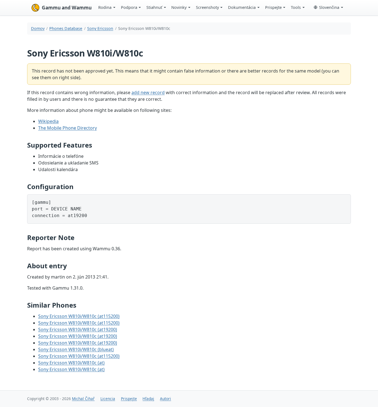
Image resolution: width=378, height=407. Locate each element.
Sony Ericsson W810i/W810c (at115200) (79, 316)
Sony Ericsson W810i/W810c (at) (71, 363)
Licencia (107, 398)
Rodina (105, 7)
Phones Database (65, 28)
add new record (148, 92)
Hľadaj (148, 398)
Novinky (179, 7)
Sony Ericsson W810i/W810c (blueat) (76, 349)
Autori (165, 398)
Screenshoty (207, 7)
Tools (296, 7)
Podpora (129, 7)
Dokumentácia (242, 7)
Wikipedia (48, 121)
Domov (38, 28)
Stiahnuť (154, 7)
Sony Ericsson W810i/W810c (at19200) (77, 329)
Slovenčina (329, 7)
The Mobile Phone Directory (67, 128)
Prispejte (273, 7)
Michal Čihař (83, 398)
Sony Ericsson (100, 28)
